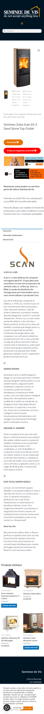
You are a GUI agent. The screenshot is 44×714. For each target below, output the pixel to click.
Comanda (11, 142)
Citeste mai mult (9, 605)
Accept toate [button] (26, 708)
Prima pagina (8, 114)
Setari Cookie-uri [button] (11, 708)
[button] (22, 23)
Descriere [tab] (7, 231)
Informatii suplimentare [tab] (12, 235)
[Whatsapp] (7, 707)
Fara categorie (20, 114)
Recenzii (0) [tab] (8, 240)
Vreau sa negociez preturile (20, 150)
